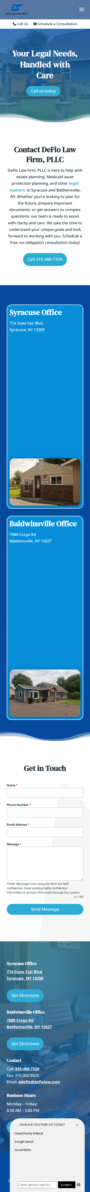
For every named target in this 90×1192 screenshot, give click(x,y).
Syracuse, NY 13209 (25, 978)
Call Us (22, 24)
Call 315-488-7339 (45, 259)
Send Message (45, 909)
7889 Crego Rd (20, 1020)
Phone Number (19, 805)
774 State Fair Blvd (24, 971)
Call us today (43, 91)
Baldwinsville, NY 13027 (29, 1026)
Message (14, 844)
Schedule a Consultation (57, 24)
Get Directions (25, 995)
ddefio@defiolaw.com (39, 1082)
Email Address (18, 825)
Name (12, 785)
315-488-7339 (27, 1068)
